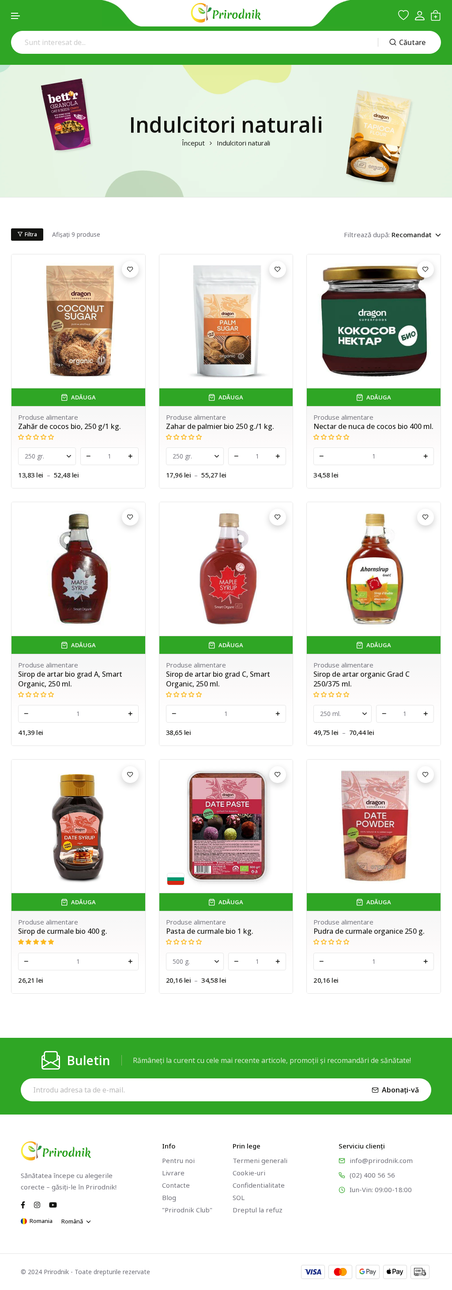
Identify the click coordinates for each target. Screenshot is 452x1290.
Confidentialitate (259, 1185)
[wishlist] (403, 15)
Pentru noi (178, 1160)
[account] (419, 15)
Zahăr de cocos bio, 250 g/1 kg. (69, 426)
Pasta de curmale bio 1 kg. (209, 931)
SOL (239, 1197)
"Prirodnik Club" (187, 1209)
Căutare (412, 42)
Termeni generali (260, 1160)
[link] (78, 321)
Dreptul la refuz (257, 1209)
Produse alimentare (48, 417)
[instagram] (37, 1204)
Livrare (173, 1172)
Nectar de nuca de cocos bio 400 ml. (373, 426)
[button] (16, 16)
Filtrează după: (367, 234)
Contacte (176, 1185)
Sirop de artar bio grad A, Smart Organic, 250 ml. (70, 679)
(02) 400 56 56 (372, 1175)
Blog (169, 1197)
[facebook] (23, 1204)
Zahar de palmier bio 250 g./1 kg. (220, 426)
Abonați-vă (400, 1090)
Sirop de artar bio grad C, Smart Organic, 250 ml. (218, 679)
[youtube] (53, 1204)
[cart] (435, 15)
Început (193, 143)
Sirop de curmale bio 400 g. (62, 931)
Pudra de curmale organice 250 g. (369, 931)
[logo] (226, 13)
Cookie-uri (249, 1172)
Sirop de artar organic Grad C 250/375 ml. (361, 679)
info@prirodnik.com (381, 1160)
